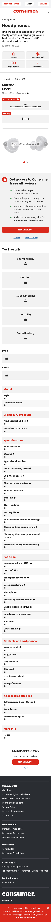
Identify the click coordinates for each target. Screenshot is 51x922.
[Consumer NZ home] (25, 11)
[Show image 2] (27, 162)
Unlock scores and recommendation (25, 107)
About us (6, 790)
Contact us (7, 815)
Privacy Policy (8, 807)
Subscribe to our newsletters (16, 798)
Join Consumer (11, 4)
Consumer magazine (12, 829)
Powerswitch (8, 849)
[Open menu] (4, 11)
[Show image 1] (24, 162)
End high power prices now (15, 866)
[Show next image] (46, 144)
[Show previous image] (5, 144)
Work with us (8, 882)
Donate (43, 4)
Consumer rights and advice (16, 794)
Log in (25, 767)
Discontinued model (24, 144)
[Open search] (47, 11)
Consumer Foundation (13, 853)
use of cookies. (27, 917)
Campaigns (8, 862)
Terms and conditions (12, 802)
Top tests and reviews (13, 837)
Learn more (31, 237)
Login (29, 4)
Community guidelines (13, 811)
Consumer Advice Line (13, 833)
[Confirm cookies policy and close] (48, 908)
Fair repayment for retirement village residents (25, 870)
